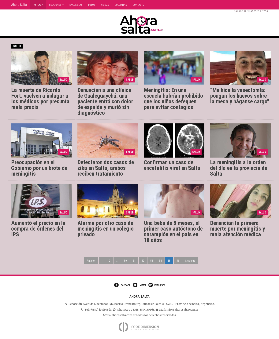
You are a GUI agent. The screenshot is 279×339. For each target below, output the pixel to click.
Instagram (159, 284)
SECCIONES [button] (55, 4)
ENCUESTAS (76, 4)
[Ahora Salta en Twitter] (262, 3)
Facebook (125, 284)
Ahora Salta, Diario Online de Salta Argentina (141, 24)
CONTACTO (138, 4)
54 (160, 260)
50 (125, 260)
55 (169, 260)
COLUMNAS (121, 4)
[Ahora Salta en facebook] (256, 3)
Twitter (142, 284)
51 (134, 260)
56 (178, 260)
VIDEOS (105, 4)
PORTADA (39, 4)
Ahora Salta (19, 5)
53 (151, 260)
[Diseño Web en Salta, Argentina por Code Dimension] (139, 326)
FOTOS (91, 4)
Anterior (91, 260)
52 (143, 260)
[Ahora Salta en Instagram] (268, 3)
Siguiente (190, 260)
